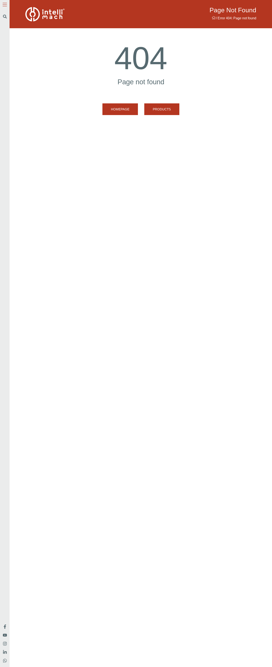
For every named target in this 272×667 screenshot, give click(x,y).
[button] (4, 16)
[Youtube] (5, 635)
